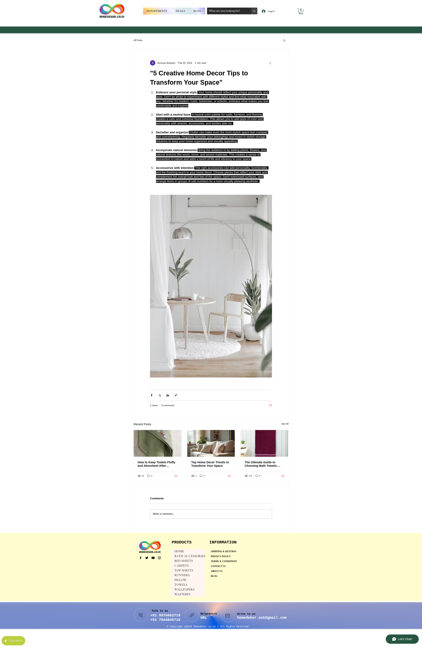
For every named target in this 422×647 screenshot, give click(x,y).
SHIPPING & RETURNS (223, 551)
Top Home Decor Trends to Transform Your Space (210, 464)
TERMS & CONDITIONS (224, 561)
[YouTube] (153, 558)
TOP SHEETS (183, 570)
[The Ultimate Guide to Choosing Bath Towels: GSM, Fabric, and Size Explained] (264, 443)
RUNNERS (182, 575)
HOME (179, 551)
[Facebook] (140, 558)
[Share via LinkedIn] (167, 395)
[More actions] (270, 63)
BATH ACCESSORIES (189, 556)
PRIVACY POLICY (221, 556)
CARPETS (181, 566)
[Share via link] (175, 395)
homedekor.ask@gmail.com (261, 618)
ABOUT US (217, 571)
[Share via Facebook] (151, 395)
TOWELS (180, 585)
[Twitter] (147, 558)
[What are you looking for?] (254, 11)
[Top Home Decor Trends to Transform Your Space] (211, 443)
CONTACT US (218, 566)
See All (284, 423)
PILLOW (180, 580)
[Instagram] (159, 558)
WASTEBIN (182, 594)
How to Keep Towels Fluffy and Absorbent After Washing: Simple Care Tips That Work (157, 464)
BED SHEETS (183, 561)
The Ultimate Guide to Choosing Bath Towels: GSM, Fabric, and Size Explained (261, 464)
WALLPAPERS (184, 590)
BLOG (214, 576)
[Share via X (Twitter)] (159, 395)
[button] (157, 11)
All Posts (138, 40)
